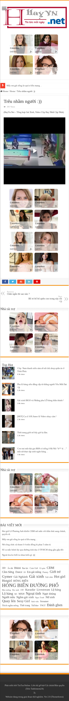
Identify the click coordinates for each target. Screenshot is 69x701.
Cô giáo (42, 568)
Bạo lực (25, 568)
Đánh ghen (54, 605)
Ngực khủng (49, 593)
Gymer (7, 576)
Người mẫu (8, 597)
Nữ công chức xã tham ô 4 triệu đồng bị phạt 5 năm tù (26, 544)
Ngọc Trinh (39, 597)
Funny (45, 572)
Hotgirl (7, 580)
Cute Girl (34, 568)
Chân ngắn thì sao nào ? (18, 293)
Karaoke (30, 589)
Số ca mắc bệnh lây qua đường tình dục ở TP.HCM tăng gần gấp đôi (32, 549)
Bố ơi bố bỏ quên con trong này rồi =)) (45, 299)
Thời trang (25, 605)
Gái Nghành (21, 576)
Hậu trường (6, 590)
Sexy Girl (23, 601)
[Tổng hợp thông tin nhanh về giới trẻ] (34, 17)
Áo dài (10, 568)
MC (15, 594)
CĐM (50, 568)
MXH (21, 593)
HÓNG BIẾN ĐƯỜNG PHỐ (30, 585)
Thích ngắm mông (10, 605)
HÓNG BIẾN (20, 580)
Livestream (43, 589)
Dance (18, 572)
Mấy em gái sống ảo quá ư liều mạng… (24, 85)
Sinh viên (35, 601)
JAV (22, 590)
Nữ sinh (50, 597)
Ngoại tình (33, 593)
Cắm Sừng (8, 572)
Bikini (17, 568)
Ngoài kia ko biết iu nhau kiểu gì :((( (18, 555)
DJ (25, 572)
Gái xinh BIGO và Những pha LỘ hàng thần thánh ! (40, 400)
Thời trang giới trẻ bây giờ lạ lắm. (32, 432)
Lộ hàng (56, 589)
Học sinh (15, 590)
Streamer (44, 601)
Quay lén (9, 601)
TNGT (43, 605)
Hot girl (59, 577)
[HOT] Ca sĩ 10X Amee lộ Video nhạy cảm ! (36, 416)
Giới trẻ (55, 572)
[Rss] (34, 693)
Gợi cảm (49, 577)
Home (5, 91)
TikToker (35, 605)
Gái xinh (36, 576)
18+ (4, 568)
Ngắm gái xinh (25, 597)
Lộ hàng (7, 593)
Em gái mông (34, 572)
